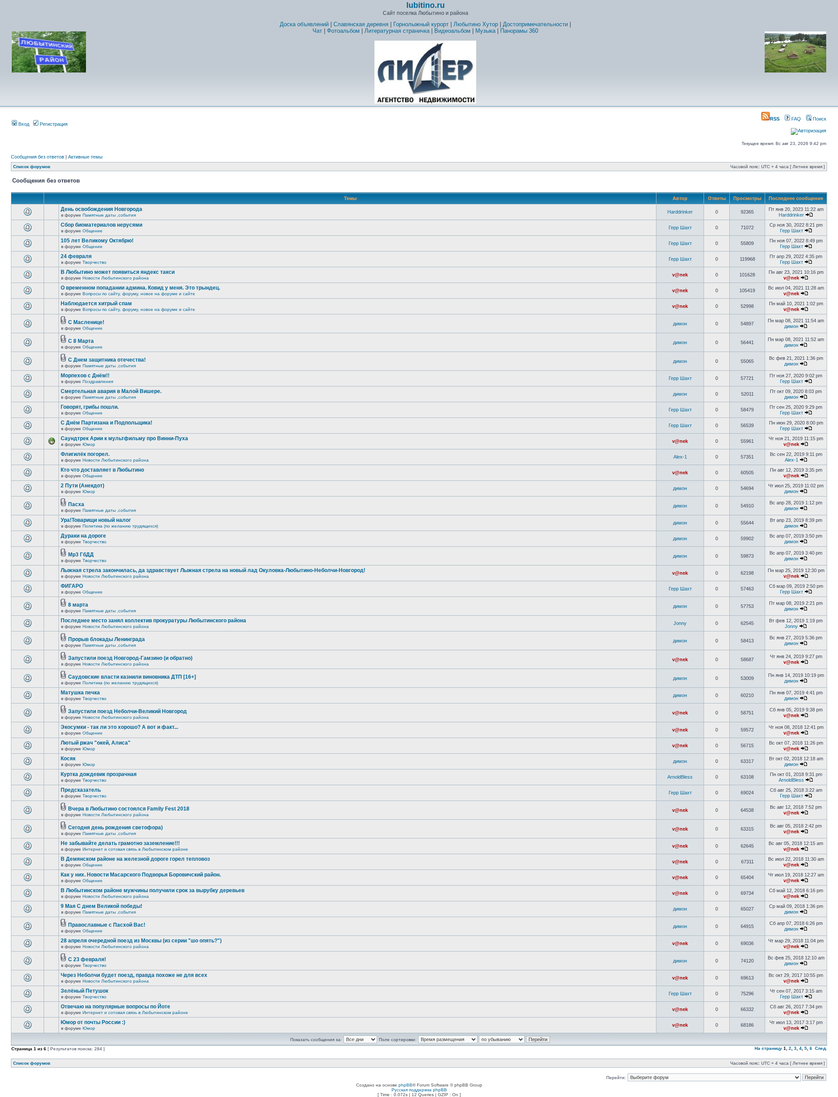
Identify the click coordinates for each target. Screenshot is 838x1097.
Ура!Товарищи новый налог (96, 520)
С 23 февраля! (87, 959)
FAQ (795, 118)
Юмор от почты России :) (93, 1022)
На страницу (768, 1048)
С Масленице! (86, 322)
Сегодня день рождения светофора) (115, 827)
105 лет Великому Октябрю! (97, 241)
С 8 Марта (81, 341)
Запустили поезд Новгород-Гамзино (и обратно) (130, 658)
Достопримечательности (535, 24)
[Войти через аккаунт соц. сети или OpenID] (808, 129)
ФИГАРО (72, 586)
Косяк (68, 758)
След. (821, 1048)
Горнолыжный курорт (421, 24)
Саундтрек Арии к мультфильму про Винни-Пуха (124, 438)
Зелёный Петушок (84, 991)
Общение (92, 230)
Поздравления (97, 381)
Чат (317, 31)
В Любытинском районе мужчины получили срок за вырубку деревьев (152, 890)
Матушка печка (80, 693)
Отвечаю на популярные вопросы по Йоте (115, 1007)
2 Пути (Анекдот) (82, 486)
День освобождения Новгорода (101, 209)
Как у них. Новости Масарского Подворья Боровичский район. (141, 875)
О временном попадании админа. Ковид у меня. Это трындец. (140, 288)
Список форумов (31, 166)
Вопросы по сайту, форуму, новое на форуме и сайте (138, 293)
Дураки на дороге (83, 536)
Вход (23, 124)
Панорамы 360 (519, 31)
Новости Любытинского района (115, 278)
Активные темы (85, 156)
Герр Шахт (680, 227)
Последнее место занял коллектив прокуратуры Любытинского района (153, 620)
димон (680, 323)
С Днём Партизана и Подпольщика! (106, 423)
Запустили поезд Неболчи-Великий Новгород (127, 711)
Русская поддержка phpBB (419, 1089)
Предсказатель (81, 790)
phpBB (405, 1085)
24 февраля (76, 256)
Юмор (88, 444)
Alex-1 (680, 456)
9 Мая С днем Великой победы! (101, 906)
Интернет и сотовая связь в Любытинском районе (135, 849)
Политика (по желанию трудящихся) (120, 526)
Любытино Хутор (475, 24)
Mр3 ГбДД (81, 555)
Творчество (94, 262)
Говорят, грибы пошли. (90, 407)
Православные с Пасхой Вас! (106, 925)
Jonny (680, 623)
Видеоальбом (452, 31)
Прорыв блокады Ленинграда (106, 639)
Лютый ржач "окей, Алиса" (96, 743)
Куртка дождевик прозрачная (99, 774)
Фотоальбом (343, 31)
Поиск (818, 118)
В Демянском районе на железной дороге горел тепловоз (135, 859)
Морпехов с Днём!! (85, 376)
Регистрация (53, 124)
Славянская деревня (360, 24)
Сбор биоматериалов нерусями (101, 225)
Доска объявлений (304, 24)
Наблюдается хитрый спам (96, 303)
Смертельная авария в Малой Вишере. (111, 391)
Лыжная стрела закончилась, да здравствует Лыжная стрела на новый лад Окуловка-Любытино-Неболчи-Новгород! (213, 570)
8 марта (78, 605)
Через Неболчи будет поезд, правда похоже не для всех (134, 975)
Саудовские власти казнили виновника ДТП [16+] (132, 677)
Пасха (76, 504)
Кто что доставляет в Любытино (102, 470)
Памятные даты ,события (109, 215)
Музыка (485, 31)
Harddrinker (680, 211)
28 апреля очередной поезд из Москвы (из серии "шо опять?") (141, 941)
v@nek (680, 274)
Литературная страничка (396, 31)
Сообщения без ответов (37, 156)
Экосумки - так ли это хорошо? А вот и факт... (119, 727)
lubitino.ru (425, 5)
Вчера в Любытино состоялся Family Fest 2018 (128, 809)
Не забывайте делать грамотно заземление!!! (120, 843)
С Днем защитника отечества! (107, 360)
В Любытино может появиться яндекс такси (118, 272)
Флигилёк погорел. (85, 454)
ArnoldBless (680, 777)
